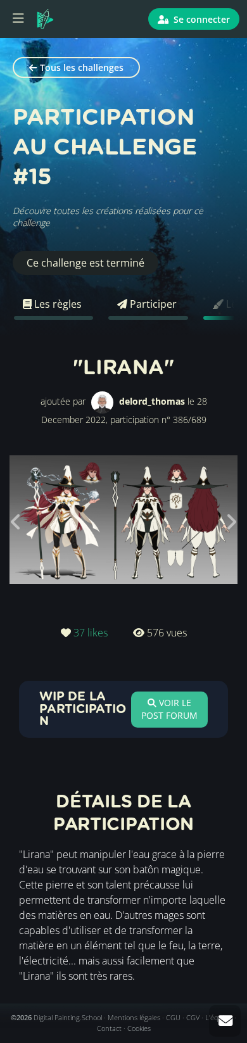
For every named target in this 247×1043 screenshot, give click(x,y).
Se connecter (200, 19)
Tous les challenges (82, 67)
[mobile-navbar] (18, 18)
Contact (109, 1028)
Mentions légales (134, 1017)
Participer (152, 304)
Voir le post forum (169, 709)
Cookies (139, 1028)
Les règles (57, 304)
